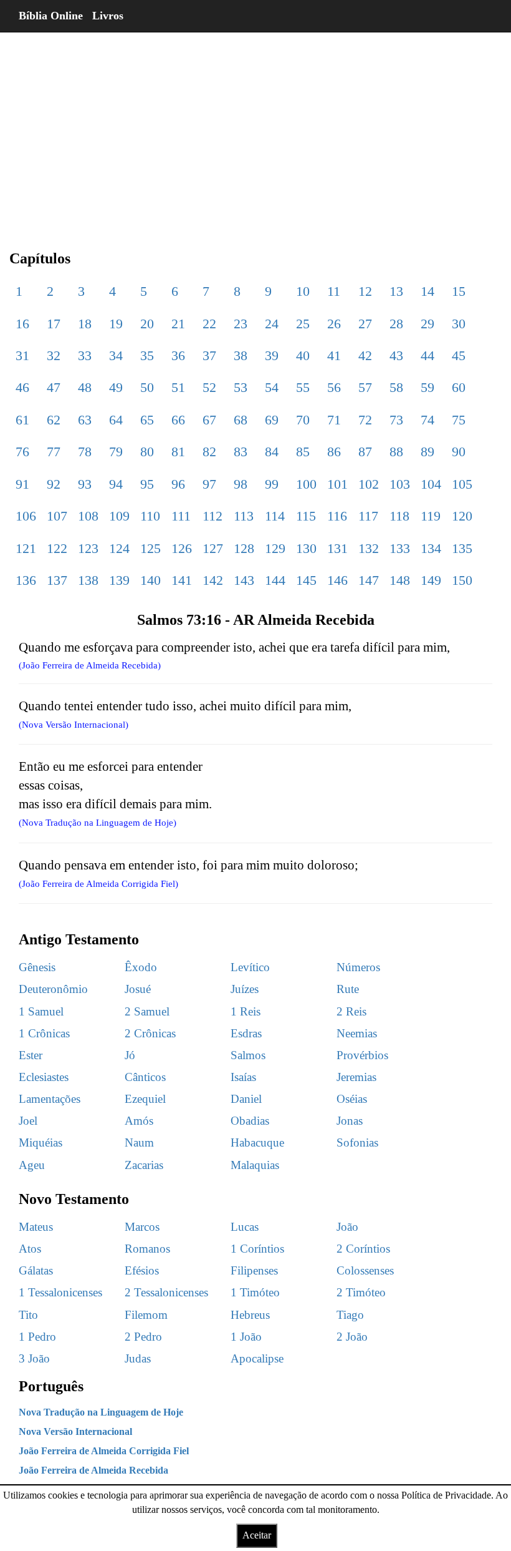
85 (303, 451)
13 (396, 291)
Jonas (350, 1120)
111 (181, 516)
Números (358, 967)
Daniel (246, 1098)
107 (57, 516)
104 (431, 484)
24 (272, 323)
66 (178, 420)
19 (116, 323)
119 (431, 516)
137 (57, 580)
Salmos (248, 1055)
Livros (107, 15)
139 (119, 580)
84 (272, 451)
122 (57, 548)
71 (334, 420)
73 (396, 420)
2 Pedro (143, 1336)
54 (272, 387)
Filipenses (254, 1270)
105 (462, 484)
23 (240, 323)
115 (306, 516)
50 (147, 387)
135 (462, 548)
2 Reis (351, 1011)
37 (209, 355)
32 (53, 355)
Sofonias (357, 1142)
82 (209, 451)
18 (85, 323)
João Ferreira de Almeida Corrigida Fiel (104, 1451)
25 (303, 323)
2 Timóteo (361, 1292)
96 (178, 484)
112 (212, 516)
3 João (34, 1358)
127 (213, 548)
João (347, 1226)
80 (147, 451)
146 (337, 580)
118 (399, 516)
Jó (130, 1055)
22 (209, 323)
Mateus (36, 1226)
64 (116, 420)
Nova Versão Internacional (75, 1431)
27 (365, 323)
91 (22, 484)
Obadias (250, 1120)
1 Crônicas (44, 1033)
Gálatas (36, 1270)
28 (396, 323)
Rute (348, 989)
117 (368, 516)
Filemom (146, 1314)
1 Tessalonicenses (60, 1292)
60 (459, 387)
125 (150, 548)
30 (459, 323)
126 (181, 548)
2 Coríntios (363, 1248)
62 (53, 420)
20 (147, 323)
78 (85, 451)
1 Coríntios (257, 1248)
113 (244, 516)
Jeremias (356, 1077)
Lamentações (49, 1098)
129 (275, 548)
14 (427, 291)
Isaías (243, 1077)
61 (22, 420)
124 (119, 548)
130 (306, 548)
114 (275, 516)
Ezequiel (145, 1098)
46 (22, 387)
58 (396, 387)
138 (88, 580)
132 (368, 548)
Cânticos (145, 1077)
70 (303, 420)
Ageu (32, 1165)
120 (462, 516)
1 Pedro (37, 1336)
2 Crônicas (150, 1033)
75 (459, 420)
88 (396, 451)
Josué (138, 989)
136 (26, 580)
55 (303, 387)
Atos (30, 1248)
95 (147, 484)
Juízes (245, 989)
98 (240, 484)
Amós (139, 1120)
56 (334, 387)
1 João (246, 1336)
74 (427, 420)
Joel (28, 1120)
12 (365, 291)
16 (22, 323)
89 (427, 451)
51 (178, 387)
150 (462, 580)
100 (306, 484)
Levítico (250, 967)
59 (427, 387)
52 (209, 387)
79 (116, 451)
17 (53, 323)
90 (459, 451)
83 (240, 451)
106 (26, 516)
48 (85, 387)
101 (337, 484)
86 (334, 451)
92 (53, 484)
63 (85, 420)
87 (365, 451)
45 (459, 355)
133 (399, 548)
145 (306, 580)
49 (116, 387)
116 (337, 516)
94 (116, 484)
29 (427, 323)
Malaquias (255, 1165)
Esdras (246, 1033)
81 (178, 451)
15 (459, 291)
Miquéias (40, 1142)
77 (53, 451)
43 (396, 355)
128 (244, 548)
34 (116, 355)
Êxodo (141, 967)
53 (240, 387)
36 (178, 355)
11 (333, 291)
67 (209, 420)
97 (209, 484)
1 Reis (245, 1011)
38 (240, 355)
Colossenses (365, 1270)
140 (150, 580)
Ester (30, 1055)
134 (431, 548)
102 (368, 484)
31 (22, 355)
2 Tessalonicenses (166, 1292)
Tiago (350, 1314)
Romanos (147, 1248)
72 (365, 420)
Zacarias (144, 1165)
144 (275, 580)
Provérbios (362, 1055)
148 (399, 580)
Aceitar (256, 1535)
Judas (138, 1358)
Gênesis (37, 967)
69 (272, 420)
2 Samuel (147, 1011)
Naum (139, 1142)
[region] (255, 131)
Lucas (245, 1226)
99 (272, 484)
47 (53, 387)
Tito (28, 1314)
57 (365, 387)
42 (365, 355)
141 (181, 580)
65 (147, 420)
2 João (352, 1336)
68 (240, 420)
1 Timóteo (255, 1292)
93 (85, 484)
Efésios (142, 1270)
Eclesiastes (44, 1077)
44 (427, 355)
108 (88, 516)
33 (85, 355)
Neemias (357, 1033)
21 (178, 323)
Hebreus (250, 1314)
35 (147, 355)
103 (399, 484)
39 (272, 355)
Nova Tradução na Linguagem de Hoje (101, 1412)
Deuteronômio (53, 989)
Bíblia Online (51, 15)
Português (51, 1386)
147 (368, 580)
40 (303, 355)
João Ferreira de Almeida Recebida (93, 1470)
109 (119, 516)
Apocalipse (257, 1358)
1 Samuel (41, 1011)
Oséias (352, 1098)
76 (22, 451)
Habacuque (257, 1142)
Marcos (142, 1226)
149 (431, 580)
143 (244, 580)
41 (334, 355)
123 (88, 548)
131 (337, 548)
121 (26, 548)
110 (150, 516)
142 (213, 580)
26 (334, 323)
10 (303, 291)
